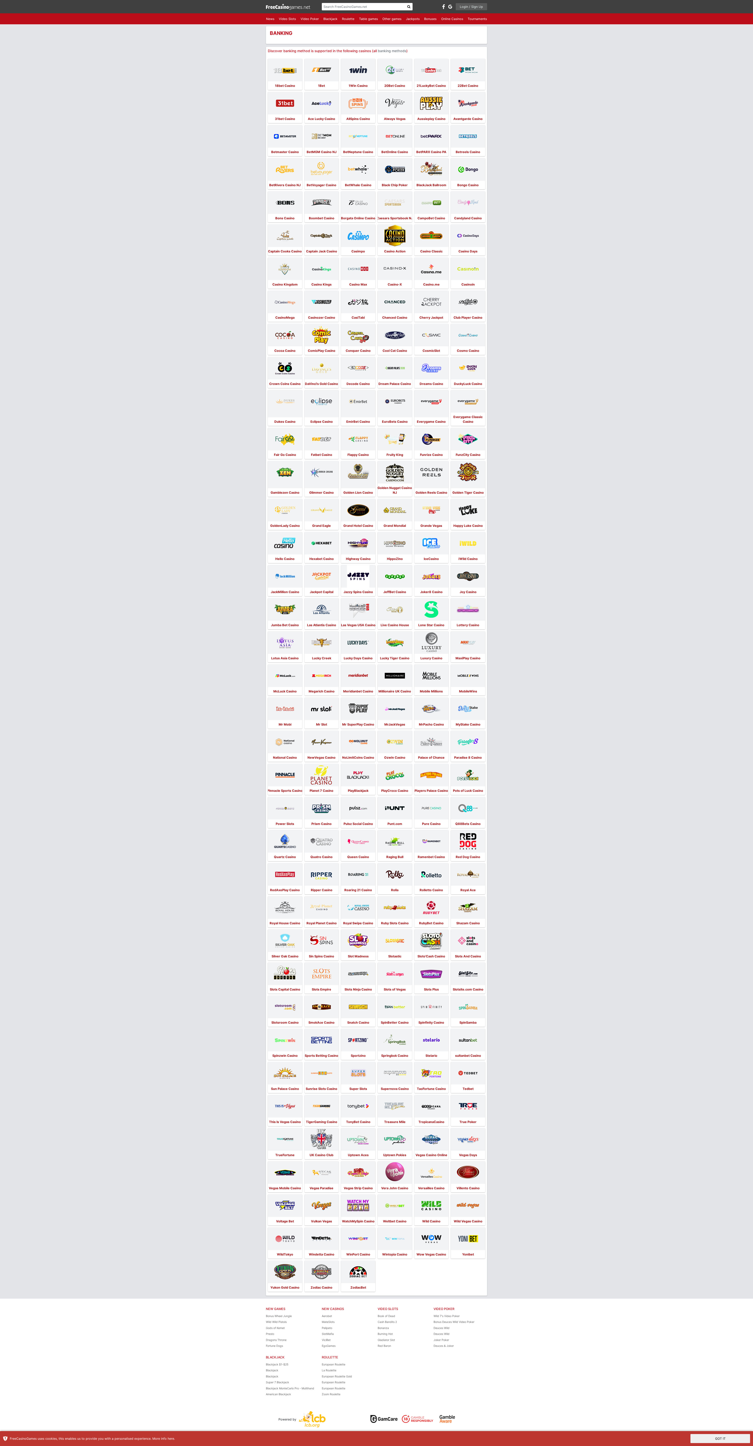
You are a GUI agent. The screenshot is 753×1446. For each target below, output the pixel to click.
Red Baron (384, 1345)
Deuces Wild (441, 1328)
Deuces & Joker (444, 1345)
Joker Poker (441, 1340)
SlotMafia (328, 1333)
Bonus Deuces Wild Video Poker (454, 1322)
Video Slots (287, 19)
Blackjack (330, 19)
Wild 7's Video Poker (447, 1316)
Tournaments (477, 19)
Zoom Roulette (331, 1394)
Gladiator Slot (386, 1340)
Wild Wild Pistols (276, 1322)
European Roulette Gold (337, 1376)
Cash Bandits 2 (387, 1322)
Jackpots (413, 19)
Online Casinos (452, 19)
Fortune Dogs (274, 1345)
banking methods (392, 51)
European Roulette (333, 1364)
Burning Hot (385, 1333)
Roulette (348, 19)
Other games (391, 19)
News (270, 19)
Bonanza (383, 1328)
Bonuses (430, 19)
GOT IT (720, 1439)
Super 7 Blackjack (277, 1382)
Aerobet (327, 1316)
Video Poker (310, 19)
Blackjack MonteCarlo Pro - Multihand (290, 1388)
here (171, 1439)
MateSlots (328, 1322)
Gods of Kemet (275, 1328)
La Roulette (329, 1370)
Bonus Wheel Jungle (279, 1316)
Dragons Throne (276, 1340)
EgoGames (329, 1345)
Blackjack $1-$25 (277, 1364)
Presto (270, 1333)
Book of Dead (386, 1316)
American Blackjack (278, 1394)
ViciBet (326, 1340)
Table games (368, 19)
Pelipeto (327, 1328)
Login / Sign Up (471, 7)
